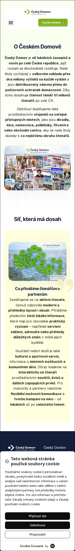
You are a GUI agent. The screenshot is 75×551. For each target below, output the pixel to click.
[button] (10, 22)
